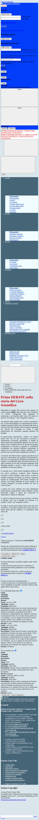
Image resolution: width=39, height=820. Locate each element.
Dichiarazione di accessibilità (15, 772)
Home (7, 384)
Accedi (4, 6)
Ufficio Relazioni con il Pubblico (16, 770)
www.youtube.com (7, 650)
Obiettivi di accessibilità (13, 774)
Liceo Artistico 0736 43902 (17, 726)
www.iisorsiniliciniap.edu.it (10, 591)
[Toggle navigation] (18, 164)
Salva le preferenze (18, 695)
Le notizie (8, 388)
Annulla (4, 128)
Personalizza (6, 554)
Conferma (12, 128)
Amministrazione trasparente (15, 780)
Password (24, 19)
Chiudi (4, 71)
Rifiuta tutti (18, 554)
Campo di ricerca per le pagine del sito (14, 363)
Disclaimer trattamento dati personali (13, 800)
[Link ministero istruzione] (10, 4)
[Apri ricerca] (21, 147)
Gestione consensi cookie (14, 778)
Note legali (9, 767)
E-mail (23, 50)
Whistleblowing (10, 776)
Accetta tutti (8, 556)
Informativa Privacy (12, 768)
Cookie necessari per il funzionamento (14, 581)
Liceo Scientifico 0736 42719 (18, 724)
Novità (7, 386)
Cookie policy (10, 765)
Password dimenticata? (8, 22)
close (3, 174)
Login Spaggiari (20, 57)
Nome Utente (26, 16)
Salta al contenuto (7, 2)
